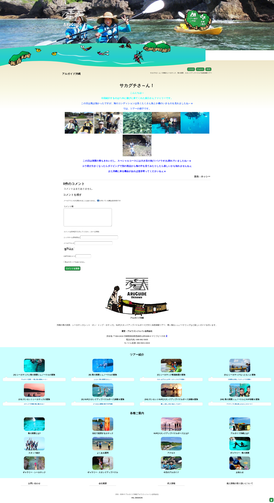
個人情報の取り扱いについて (240, 483)
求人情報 (171, 483)
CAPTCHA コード (70, 256)
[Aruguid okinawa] (72, 21)
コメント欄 (68, 206)
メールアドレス (69, 243)
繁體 (208, 69)
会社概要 (103, 483)
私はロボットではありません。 (75, 262)
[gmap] (167, 336)
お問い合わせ (34, 483)
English (200, 69)
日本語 (191, 69)
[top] (271, 500)
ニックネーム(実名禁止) (72, 237)
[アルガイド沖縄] (137, 290)
